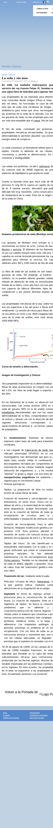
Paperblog (15, 10)
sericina (17, 249)
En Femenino (42, 13)
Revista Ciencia (11, 66)
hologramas (43, 581)
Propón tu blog (21, 2)
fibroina (6, 249)
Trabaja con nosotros (11, 718)
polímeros (44, 166)
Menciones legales (37, 718)
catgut (36, 120)
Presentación (35, 713)
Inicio (5, 2)
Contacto (6, 715)
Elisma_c (34, 81)
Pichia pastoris (12, 560)
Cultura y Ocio (42, 9)
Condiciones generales (39, 715)
